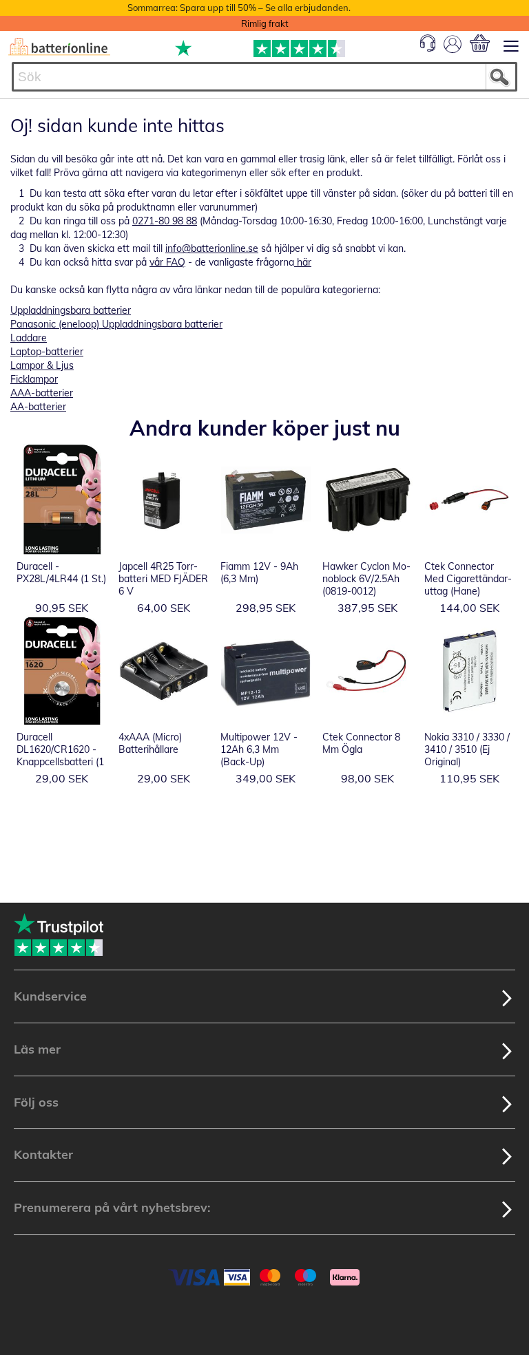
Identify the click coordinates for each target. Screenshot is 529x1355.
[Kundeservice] (427, 48)
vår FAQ (167, 262)
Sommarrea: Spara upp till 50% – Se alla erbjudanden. (239, 7)
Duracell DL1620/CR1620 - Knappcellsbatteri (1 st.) (60, 755)
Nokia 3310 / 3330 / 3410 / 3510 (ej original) (467, 749)
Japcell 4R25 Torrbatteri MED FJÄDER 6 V (163, 578)
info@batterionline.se (211, 248)
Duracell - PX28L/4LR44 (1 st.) (61, 572)
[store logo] (59, 47)
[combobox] (264, 77)
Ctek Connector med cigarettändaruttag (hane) (468, 578)
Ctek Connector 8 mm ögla (361, 743)
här (302, 262)
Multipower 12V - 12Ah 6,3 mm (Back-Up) (259, 749)
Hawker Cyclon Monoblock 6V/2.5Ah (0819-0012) (366, 578)
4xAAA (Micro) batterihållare (150, 743)
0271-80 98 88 (164, 221)
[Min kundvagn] (480, 43)
